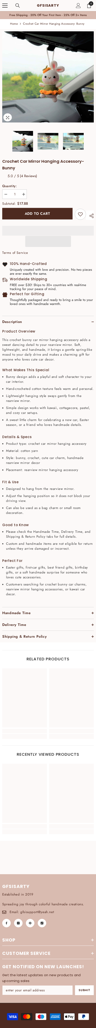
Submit (84, 990)
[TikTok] (42, 923)
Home (14, 24)
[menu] (5, 5)
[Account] (78, 5)
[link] (80, 214)
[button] (48, 241)
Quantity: (9, 186)
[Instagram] (18, 923)
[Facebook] (6, 923)
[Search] (17, 5)
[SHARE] (90, 215)
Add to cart (37, 214)
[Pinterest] (30, 923)
